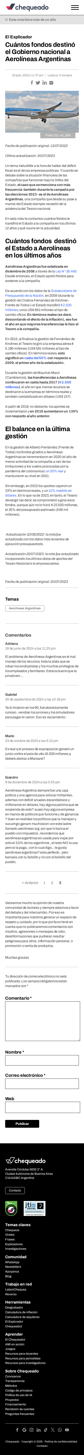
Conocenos (13, 1376)
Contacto (15, 1190)
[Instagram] (33, 1430)
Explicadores (14, 1244)
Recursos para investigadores (25, 1363)
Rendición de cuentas (19, 1409)
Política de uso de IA (18, 1395)
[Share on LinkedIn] (45, 83)
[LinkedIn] (40, 1430)
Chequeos (12, 1230)
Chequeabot (13, 1326)
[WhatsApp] (61, 1430)
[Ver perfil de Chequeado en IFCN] (11, 1208)
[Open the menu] (75, 7)
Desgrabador (14, 1307)
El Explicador (18, 36)
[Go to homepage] (32, 7)
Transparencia (15, 1381)
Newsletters (13, 1266)
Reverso (11, 1294)
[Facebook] (18, 1430)
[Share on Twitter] (38, 83)
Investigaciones (15, 1248)
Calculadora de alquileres (22, 1317)
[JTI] (35, 1208)
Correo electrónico (25, 1075)
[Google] (26, 1430)
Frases (10, 1239)
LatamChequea (15, 1289)
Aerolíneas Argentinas (25, 608)
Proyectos (12, 1399)
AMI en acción (14, 1344)
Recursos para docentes (21, 1353)
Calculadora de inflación (21, 1312)
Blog (8, 1276)
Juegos (10, 1349)
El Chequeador (15, 1339)
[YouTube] (67, 1430)
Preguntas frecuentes (19, 1414)
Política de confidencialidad (61, 1441)
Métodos (11, 1385)
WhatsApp (12, 1262)
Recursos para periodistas (22, 1358)
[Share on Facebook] (32, 83)
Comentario (18, 998)
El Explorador (14, 1321)
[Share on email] (51, 83)
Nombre (14, 1052)
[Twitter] (54, 1430)
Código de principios (19, 1390)
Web (9, 1098)
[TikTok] (47, 1430)
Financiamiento (15, 1404)
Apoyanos (12, 1271)
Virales (9, 1234)
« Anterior (30, 883)
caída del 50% (35, 358)
